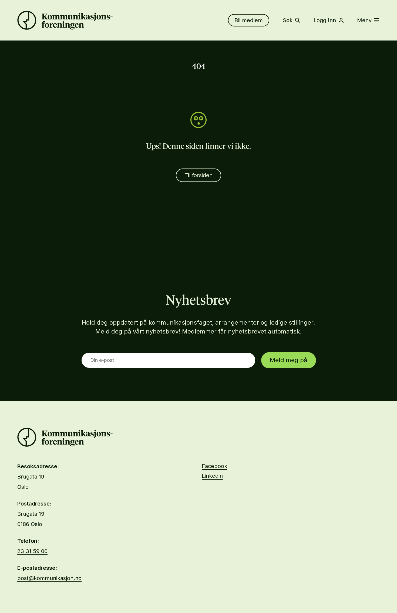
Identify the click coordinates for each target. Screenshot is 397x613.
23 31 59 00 (32, 551)
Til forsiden (198, 175)
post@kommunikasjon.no (49, 578)
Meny (364, 20)
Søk (287, 20)
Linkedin (212, 476)
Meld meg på (288, 359)
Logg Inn (325, 20)
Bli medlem (248, 20)
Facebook (214, 466)
